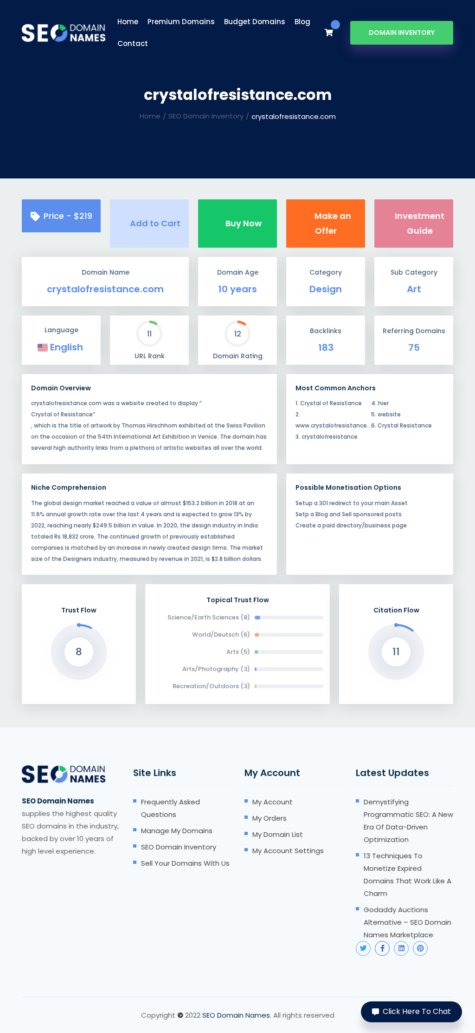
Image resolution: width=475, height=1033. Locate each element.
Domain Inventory (402, 32)
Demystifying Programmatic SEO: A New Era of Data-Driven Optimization (408, 820)
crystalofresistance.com (105, 289)
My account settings (288, 850)
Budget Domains (254, 21)
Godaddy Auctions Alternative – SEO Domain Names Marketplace (407, 922)
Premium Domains (181, 21)
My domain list (277, 834)
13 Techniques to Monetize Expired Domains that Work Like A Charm (407, 874)
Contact (132, 43)
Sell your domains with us (185, 863)
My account (272, 802)
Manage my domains (176, 831)
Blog (302, 21)
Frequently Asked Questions (170, 808)
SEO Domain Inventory (206, 116)
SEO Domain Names (236, 1015)
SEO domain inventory (178, 847)
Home (127, 21)
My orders (269, 818)
